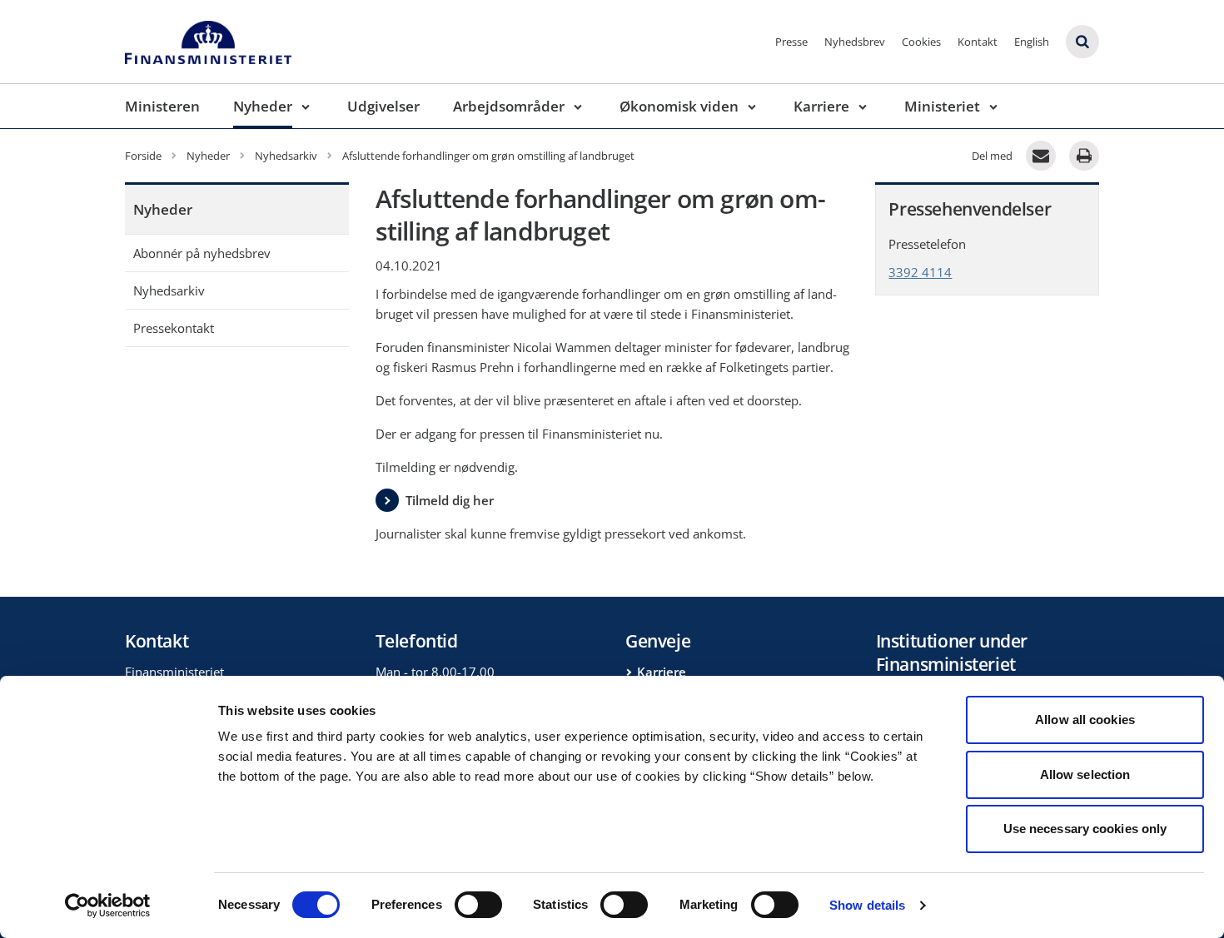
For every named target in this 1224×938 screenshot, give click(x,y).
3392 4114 (920, 272)
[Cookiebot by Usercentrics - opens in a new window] (108, 905)
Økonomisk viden (679, 106)
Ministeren (162, 106)
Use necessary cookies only (1085, 828)
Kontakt (978, 41)
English (1031, 41)
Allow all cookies (1085, 719)
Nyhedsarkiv (169, 290)
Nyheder (262, 106)
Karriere (821, 106)
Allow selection (1085, 774)
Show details (867, 905)
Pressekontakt (173, 328)
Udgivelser (383, 106)
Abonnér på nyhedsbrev (202, 253)
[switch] (478, 904)
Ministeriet (942, 106)
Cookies (921, 41)
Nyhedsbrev (854, 41)
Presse (791, 41)
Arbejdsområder (509, 106)
